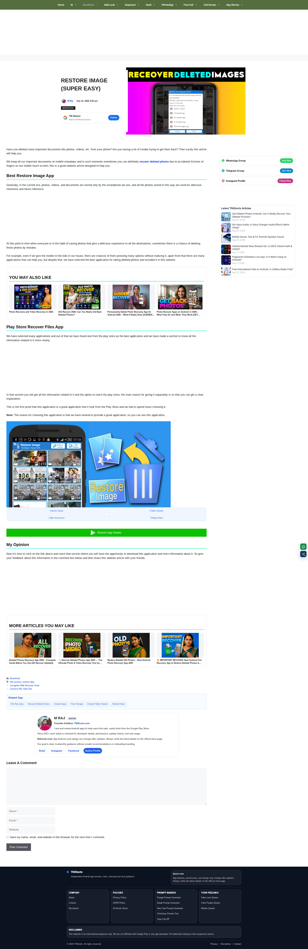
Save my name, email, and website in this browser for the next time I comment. (57, 837)
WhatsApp (167, 4)
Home (61, 4)
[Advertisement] (96, 32)
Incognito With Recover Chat (24, 685)
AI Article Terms (120, 908)
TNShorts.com (82, 723)
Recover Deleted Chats (39, 704)
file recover (15, 682)
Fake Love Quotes (209, 897)
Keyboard (130, 4)
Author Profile (92, 750)
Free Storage (77, 704)
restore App (28, 682)
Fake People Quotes (210, 903)
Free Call (188, 4)
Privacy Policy (119, 897)
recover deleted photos (154, 161)
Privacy (214, 944)
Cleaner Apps (60, 704)
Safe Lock (109, 4)
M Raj (70, 101)
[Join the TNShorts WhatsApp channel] (303, 546)
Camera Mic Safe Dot (21, 688)
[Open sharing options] (303, 554)
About (71, 897)
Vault (148, 4)
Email (42, 750)
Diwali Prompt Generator (168, 903)
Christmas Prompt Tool (167, 913)
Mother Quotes (208, 908)
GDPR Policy (119, 903)
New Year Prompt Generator (170, 908)
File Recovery (17, 704)
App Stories (232, 4)
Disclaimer (74, 908)
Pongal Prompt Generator (169, 897)
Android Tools (118, 704)
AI (72, 4)
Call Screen (210, 4)
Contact (72, 903)
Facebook (73, 750)
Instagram (56, 750)
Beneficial (88, 4)
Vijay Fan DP (163, 919)
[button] (106, 533)
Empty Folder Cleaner (97, 704)
